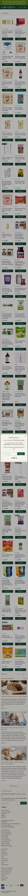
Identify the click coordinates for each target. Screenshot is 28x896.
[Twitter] (12, 458)
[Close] (25, 436)
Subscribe (21, 453)
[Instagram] (16, 458)
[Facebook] (14, 458)
